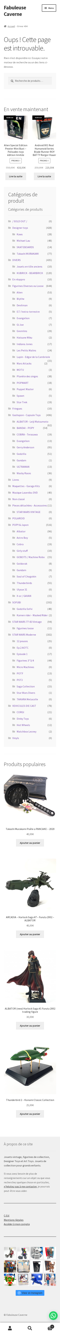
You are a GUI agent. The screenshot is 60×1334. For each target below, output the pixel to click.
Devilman (22, 305)
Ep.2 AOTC (22, 647)
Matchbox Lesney (26, 731)
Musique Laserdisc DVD (25, 492)
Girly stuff (22, 550)
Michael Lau (23, 240)
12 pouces (22, 641)
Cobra (20, 544)
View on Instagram (32, 1292)
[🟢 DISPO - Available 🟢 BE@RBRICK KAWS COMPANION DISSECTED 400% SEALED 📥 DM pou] (37, 1266)
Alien (19, 292)
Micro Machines (25, 667)
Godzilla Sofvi (24, 609)
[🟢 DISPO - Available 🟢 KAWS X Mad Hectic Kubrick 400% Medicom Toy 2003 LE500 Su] (37, 1253)
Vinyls (15, 738)
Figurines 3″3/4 (25, 660)
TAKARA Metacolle (27, 699)
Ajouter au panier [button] (30, 842)
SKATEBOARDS (25, 247)
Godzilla (21, 453)
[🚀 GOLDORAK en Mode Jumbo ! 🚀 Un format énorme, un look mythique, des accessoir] (10, 1266)
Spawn (20, 395)
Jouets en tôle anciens (29, 266)
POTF (20, 673)
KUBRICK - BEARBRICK (30, 273)
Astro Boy (22, 537)
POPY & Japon (20, 524)
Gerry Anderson (25, 447)
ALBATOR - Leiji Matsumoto (32, 421)
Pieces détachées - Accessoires (29, 505)
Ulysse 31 (22, 589)
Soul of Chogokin (26, 576)
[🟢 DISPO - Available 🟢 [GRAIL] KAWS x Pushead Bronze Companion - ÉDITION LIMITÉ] (50, 1266)
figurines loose (25, 628)
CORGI (20, 712)
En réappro (18, 279)
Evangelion (23, 318)
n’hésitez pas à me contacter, (20, 1186)
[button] (53, 1315)
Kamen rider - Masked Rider (32, 615)
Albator (21, 531)
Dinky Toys (23, 718)
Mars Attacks (24, 363)
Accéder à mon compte (17, 1224)
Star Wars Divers (26, 692)
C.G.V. (7, 1215)
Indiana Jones (24, 344)
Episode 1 (22, 654)
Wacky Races (24, 473)
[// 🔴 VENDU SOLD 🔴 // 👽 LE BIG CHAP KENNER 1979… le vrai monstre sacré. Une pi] (50, 1253)
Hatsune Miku (24, 337)
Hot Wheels (23, 725)
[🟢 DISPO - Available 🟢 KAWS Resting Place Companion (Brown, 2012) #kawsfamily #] (10, 1253)
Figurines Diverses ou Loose (28, 286)
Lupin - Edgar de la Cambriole (33, 357)
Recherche (30, 1328)
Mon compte (10, 1328)
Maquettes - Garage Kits (26, 486)
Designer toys (20, 227)
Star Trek (22, 402)
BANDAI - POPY (25, 428)
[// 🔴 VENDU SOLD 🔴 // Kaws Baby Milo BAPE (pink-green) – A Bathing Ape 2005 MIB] (10, 1280)
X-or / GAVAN (24, 595)
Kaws (20, 234)
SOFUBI (16, 602)
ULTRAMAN (23, 466)
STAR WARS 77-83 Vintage (27, 621)
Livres (15, 479)
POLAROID (18, 518)
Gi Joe (20, 324)
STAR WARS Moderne (24, 634)
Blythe (20, 298)
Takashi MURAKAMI (28, 253)
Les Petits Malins (26, 350)
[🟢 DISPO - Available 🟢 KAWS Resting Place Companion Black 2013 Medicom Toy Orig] (23, 1253)
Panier (46, 1325)
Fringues (17, 408)
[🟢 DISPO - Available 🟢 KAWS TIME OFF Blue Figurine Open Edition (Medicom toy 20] (37, 1280)
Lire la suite (15, 176)
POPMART (23, 382)
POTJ (20, 680)
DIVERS (16, 260)
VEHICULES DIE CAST (24, 705)
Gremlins (22, 331)
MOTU (20, 369)
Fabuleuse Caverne (15, 10)
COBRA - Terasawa (27, 434)
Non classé (18, 499)
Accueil (11, 26)
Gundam (21, 460)
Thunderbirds (24, 583)
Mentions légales (14, 1220)
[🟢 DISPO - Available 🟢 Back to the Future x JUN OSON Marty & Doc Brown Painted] (50, 1280)
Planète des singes (27, 376)
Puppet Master (25, 389)
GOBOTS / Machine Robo (31, 557)
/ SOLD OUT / (19, 221)
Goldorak (22, 563)
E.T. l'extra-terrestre (28, 311)
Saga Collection (26, 686)
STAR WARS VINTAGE (28, 512)
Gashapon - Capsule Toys (26, 415)
